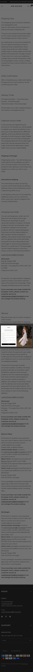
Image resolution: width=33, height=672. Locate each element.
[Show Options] (14, 341)
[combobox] (8, 341)
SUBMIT (8, 344)
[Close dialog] (31, 326)
